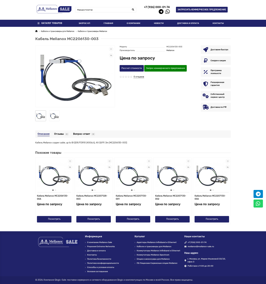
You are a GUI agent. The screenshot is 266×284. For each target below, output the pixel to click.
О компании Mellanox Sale (99, 242)
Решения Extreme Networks (101, 246)
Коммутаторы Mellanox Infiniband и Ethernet (158, 250)
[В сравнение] (111, 55)
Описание (44, 133)
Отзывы (60, 133)
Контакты (92, 255)
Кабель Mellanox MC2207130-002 (170, 197)
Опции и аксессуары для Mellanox (153, 259)
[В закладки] (111, 49)
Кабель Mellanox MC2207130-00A (210, 197)
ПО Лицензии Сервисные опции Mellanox (157, 263)
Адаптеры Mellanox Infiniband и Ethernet (157, 242)
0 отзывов (139, 77)
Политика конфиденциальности (103, 263)
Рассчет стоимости (131, 68)
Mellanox (170, 50)
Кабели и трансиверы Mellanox (92, 31)
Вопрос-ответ (83, 133)
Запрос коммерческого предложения (165, 68)
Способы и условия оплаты (100, 267)
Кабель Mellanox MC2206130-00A (52, 197)
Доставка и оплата (96, 250)
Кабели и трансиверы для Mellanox (57, 31)
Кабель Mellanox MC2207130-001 (131, 197)
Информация (93, 236)
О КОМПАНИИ (133, 23)
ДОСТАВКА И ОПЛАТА (188, 23)
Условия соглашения (97, 271)
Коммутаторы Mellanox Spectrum (153, 255)
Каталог (140, 236)
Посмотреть (54, 219)
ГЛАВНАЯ (108, 23)
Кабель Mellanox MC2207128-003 (91, 197)
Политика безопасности (99, 259)
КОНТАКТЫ (218, 23)
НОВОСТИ (159, 23)
